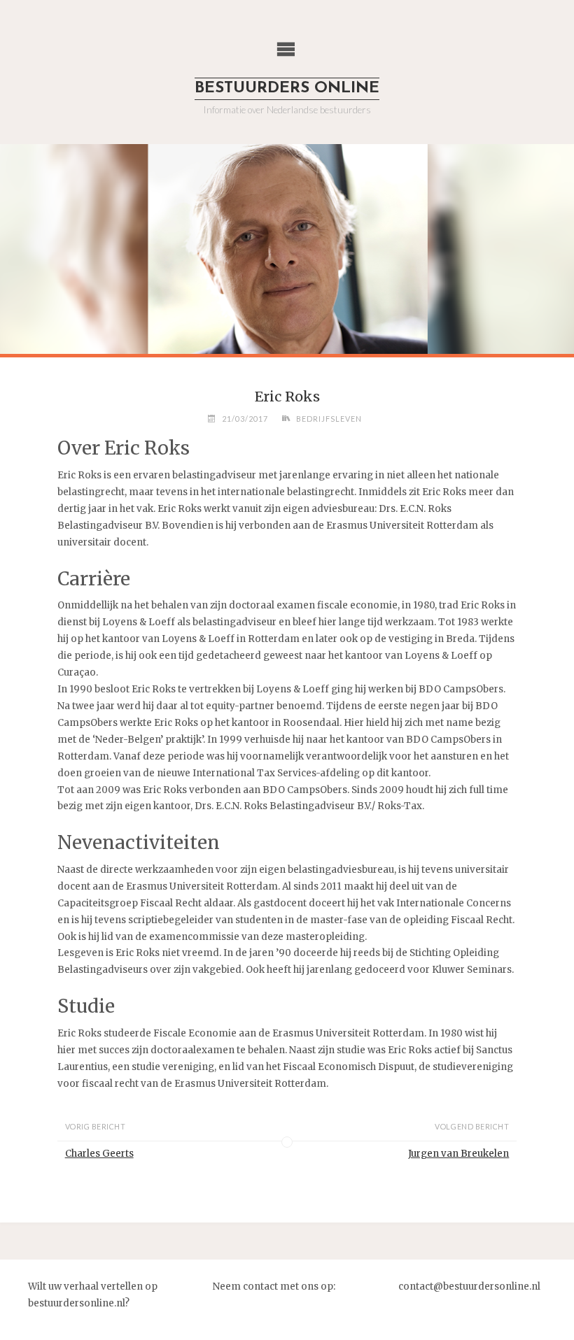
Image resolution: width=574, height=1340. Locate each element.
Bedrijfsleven (329, 418)
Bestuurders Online (287, 88)
